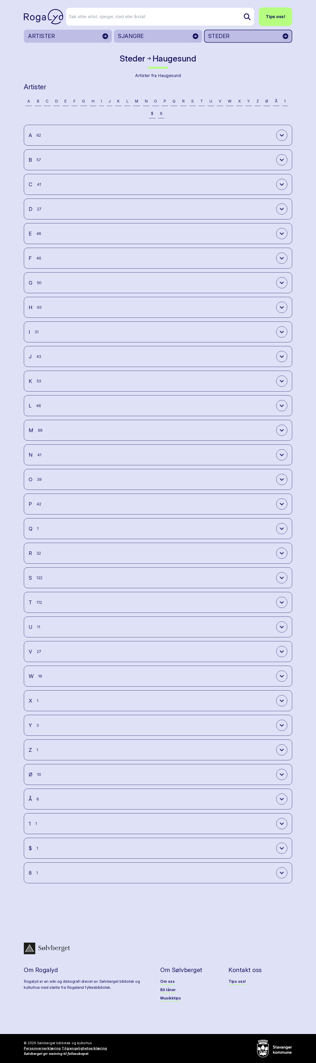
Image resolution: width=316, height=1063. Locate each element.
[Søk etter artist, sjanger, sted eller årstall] (247, 17)
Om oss (167, 981)
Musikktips (170, 998)
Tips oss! (275, 16)
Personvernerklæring (42, 1048)
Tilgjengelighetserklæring (84, 1048)
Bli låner (168, 989)
